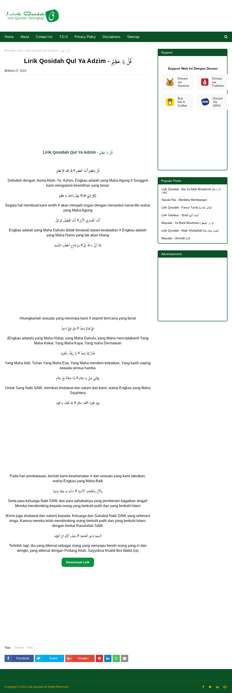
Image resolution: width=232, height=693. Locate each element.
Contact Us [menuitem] (44, 37)
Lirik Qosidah (35, 686)
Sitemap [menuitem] (133, 37)
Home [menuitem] (9, 37)
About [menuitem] (24, 37)
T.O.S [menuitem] (63, 37)
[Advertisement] (78, 106)
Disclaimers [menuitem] (111, 37)
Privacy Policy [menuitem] (85, 37)
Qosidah (19, 647)
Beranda (10, 50)
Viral (20, 50)
